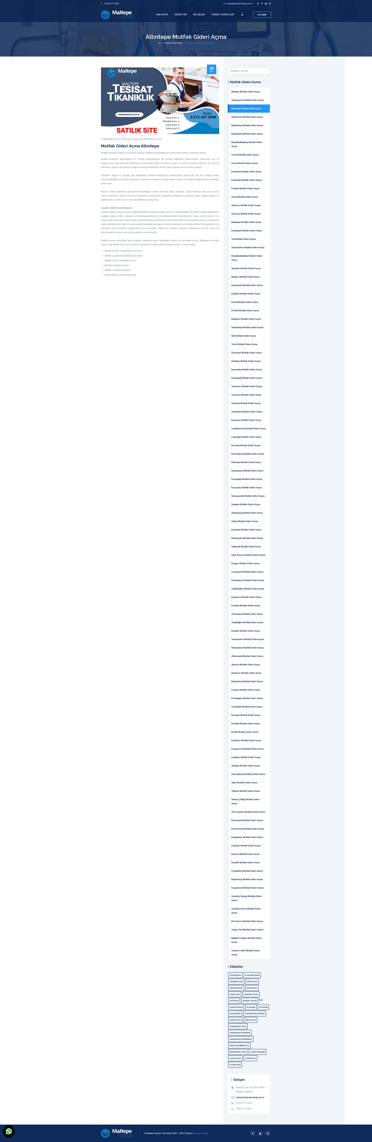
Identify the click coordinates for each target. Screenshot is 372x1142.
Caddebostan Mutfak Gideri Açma (248, 428)
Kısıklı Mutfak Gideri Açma (244, 732)
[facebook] (261, 3)
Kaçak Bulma (235, 1014)
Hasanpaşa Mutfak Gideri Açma (247, 470)
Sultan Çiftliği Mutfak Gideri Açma (245, 801)
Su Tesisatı (234, 1001)
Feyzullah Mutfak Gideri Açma (246, 180)
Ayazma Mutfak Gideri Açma (245, 664)
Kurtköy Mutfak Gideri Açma (245, 605)
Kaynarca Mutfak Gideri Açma (246, 597)
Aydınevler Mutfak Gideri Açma (247, 117)
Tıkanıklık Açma (236, 982)
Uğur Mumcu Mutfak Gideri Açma (248, 555)
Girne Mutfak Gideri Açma (244, 197)
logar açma (139, 139)
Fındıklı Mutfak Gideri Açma (245, 188)
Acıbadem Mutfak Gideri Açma (246, 411)
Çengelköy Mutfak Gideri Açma (247, 871)
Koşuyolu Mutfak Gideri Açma (246, 487)
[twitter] (265, 3)
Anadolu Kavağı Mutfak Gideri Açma (246, 898)
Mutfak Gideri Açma (174, 43)
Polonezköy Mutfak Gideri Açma (247, 829)
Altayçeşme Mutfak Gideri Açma (247, 100)
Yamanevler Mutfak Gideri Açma (247, 639)
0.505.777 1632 (111, 3)
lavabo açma (235, 1020)
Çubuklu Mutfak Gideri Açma (246, 845)
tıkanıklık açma (236, 988)
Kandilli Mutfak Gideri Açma (245, 723)
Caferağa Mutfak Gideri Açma (246, 437)
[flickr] (269, 3)
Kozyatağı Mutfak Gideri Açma (246, 479)
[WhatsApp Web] (258, 3)
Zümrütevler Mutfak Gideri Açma (247, 247)
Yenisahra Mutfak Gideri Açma (246, 386)
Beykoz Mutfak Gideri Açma (245, 277)
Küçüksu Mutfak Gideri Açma (246, 740)
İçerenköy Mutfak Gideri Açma (246, 369)
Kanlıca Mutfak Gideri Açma (245, 854)
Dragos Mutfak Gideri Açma (245, 563)
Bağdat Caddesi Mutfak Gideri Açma (246, 940)
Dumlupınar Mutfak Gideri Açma (247, 580)
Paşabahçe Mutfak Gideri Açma (247, 837)
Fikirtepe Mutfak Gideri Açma (246, 462)
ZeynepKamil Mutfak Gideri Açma (248, 774)
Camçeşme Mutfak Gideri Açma (247, 572)
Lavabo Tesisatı (236, 1007)
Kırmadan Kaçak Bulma (255, 1014)
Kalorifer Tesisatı (250, 1001)
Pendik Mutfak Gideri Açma (245, 310)
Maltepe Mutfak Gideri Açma (245, 91)
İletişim (262, 15)
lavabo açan (235, 1065)
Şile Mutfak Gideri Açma (243, 336)
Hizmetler (180, 14)
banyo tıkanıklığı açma (239, 1045)
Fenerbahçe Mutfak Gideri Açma (247, 454)
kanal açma (127, 139)
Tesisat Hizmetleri (222, 14)
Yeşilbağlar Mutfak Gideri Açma (247, 622)
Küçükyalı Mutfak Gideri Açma (246, 230)
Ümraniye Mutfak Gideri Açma (246, 352)
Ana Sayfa (162, 14)
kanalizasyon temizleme (240, 1033)
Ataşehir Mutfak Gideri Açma (246, 268)
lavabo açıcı (250, 1058)
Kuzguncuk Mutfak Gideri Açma (247, 749)
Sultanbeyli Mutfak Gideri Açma (247, 327)
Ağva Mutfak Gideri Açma (244, 782)
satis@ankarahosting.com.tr (240, 3)
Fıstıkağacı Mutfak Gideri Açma (247, 698)
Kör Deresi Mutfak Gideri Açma (247, 921)
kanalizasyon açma (238, 1026)
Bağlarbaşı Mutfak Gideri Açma (247, 125)
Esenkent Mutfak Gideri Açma (246, 171)
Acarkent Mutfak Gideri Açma (246, 395)
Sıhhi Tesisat (252, 982)
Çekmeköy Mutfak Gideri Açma (247, 285)
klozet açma (250, 1020)
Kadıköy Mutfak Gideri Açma (245, 293)
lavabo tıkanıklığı (257, 1052)
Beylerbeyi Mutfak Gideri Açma (247, 681)
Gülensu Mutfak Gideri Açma (246, 205)
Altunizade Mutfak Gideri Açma (247, 656)
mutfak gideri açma (110, 139)
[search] (242, 15)
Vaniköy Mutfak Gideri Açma (245, 765)
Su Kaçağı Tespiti (252, 975)
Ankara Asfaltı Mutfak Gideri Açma (245, 952)
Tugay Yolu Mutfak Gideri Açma (247, 929)
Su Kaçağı (251, 1007)
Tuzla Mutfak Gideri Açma (244, 344)
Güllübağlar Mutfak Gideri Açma (247, 588)
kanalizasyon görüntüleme (241, 1039)
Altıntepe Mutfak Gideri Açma (246, 108)
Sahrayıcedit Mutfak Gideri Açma (248, 496)
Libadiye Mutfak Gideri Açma (246, 757)
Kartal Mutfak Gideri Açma (244, 302)
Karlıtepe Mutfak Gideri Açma (246, 529)
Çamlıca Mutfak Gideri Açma (245, 690)
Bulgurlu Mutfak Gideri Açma (246, 319)
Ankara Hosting (200, 1133)
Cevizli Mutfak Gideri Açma (245, 154)
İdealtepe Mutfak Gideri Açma (246, 222)
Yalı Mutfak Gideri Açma (243, 239)
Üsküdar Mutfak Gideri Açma (246, 361)
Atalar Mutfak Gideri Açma (244, 521)
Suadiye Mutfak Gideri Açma (245, 504)
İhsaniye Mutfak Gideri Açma (245, 715)
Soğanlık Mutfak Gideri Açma (246, 546)
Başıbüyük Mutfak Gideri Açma (247, 134)
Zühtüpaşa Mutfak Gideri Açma (247, 513)
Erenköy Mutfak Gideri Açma (245, 445)
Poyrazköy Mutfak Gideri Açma (247, 820)
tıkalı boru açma (154, 139)
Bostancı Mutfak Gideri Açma (246, 420)
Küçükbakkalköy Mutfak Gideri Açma (246, 258)
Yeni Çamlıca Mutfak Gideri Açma (248, 812)
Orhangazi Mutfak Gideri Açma (247, 614)
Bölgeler (199, 14)
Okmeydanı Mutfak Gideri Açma (247, 647)
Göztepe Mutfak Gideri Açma (246, 403)
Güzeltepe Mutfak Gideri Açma (246, 706)
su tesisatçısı (235, 975)
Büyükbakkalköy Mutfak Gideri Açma (246, 144)
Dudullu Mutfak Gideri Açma (245, 631)
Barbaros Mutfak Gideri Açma (246, 673)
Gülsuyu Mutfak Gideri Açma (246, 213)
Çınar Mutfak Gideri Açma (244, 163)
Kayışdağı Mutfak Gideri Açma (246, 378)
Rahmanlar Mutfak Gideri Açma (247, 538)
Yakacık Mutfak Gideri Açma (245, 791)
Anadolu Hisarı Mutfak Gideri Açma (246, 910)
